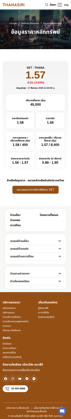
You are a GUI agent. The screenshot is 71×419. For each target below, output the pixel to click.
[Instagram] (13, 379)
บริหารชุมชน (9, 312)
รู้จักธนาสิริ (43, 308)
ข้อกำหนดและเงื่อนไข (37, 411)
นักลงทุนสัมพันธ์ (46, 317)
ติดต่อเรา (7, 344)
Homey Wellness (12, 330)
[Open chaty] (62, 411)
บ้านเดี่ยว (15, 215)
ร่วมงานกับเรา (9, 348)
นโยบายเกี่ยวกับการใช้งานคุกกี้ (48, 408)
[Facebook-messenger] (34, 379)
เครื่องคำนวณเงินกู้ (12, 357)
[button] (62, 5)
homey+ (7, 326)
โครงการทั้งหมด (49, 215)
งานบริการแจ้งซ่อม (12, 317)
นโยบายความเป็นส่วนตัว (17, 408)
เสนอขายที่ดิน (9, 352)
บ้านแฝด (15, 220)
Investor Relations (30, 23)
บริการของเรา (9, 308)
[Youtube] (20, 379)
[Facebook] (6, 379)
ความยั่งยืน (43, 312)
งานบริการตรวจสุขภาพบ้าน (16, 321)
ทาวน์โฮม (15, 225)
